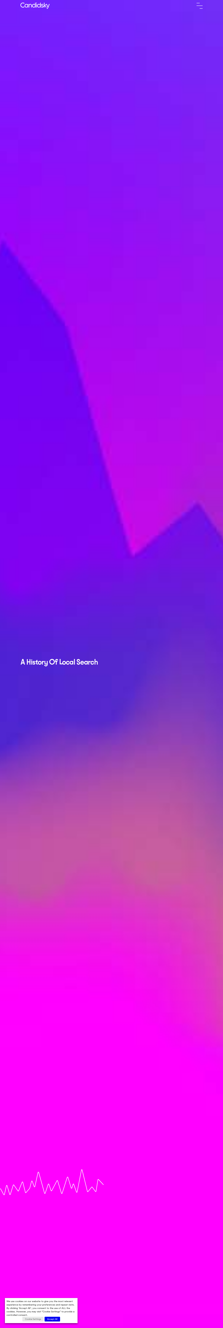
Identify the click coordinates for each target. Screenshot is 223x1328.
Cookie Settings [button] (33, 1319)
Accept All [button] (52, 1319)
